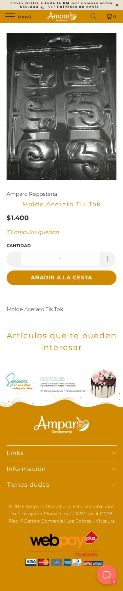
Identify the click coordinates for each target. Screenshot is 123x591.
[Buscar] (94, 16)
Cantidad (19, 245)
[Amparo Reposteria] (61, 16)
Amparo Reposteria (32, 194)
